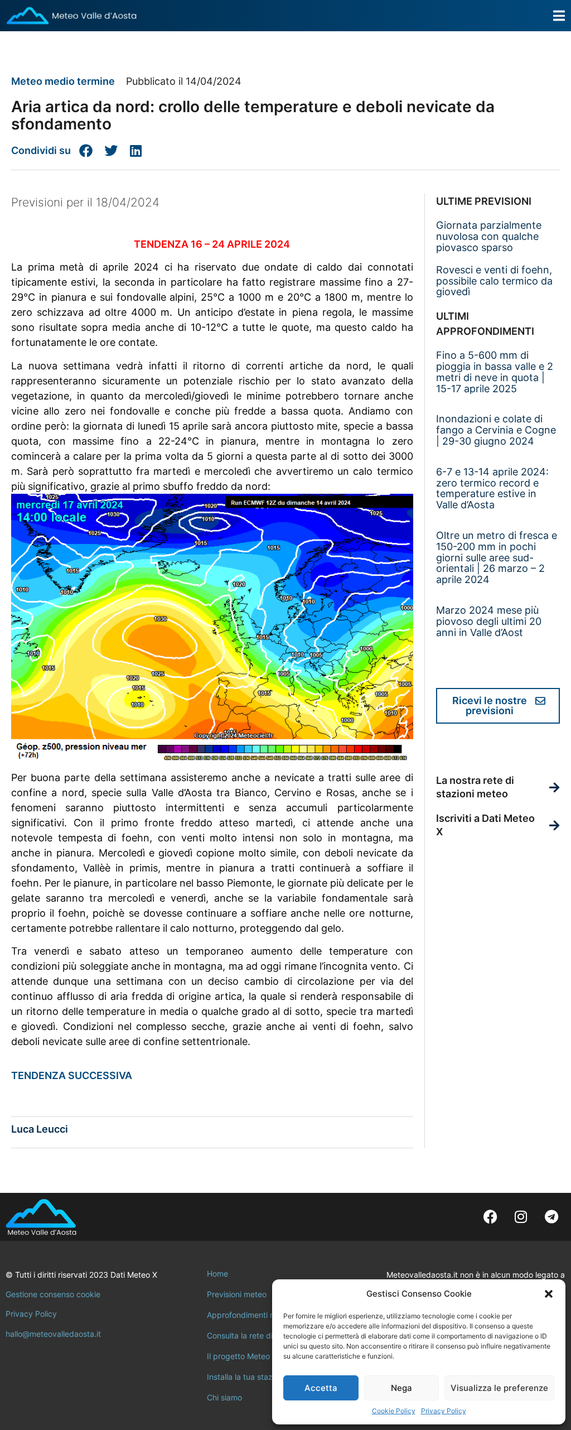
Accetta (320, 1388)
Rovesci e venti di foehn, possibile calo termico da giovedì (494, 281)
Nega (401, 1388)
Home (217, 1273)
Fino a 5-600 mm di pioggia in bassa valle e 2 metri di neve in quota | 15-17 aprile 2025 (494, 371)
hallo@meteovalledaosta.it (53, 1333)
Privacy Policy (443, 1411)
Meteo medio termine (63, 81)
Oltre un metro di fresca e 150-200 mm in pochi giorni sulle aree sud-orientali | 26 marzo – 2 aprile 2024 (496, 557)
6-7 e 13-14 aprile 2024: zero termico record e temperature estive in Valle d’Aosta (492, 488)
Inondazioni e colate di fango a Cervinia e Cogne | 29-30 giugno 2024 (496, 430)
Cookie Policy (393, 1411)
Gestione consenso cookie (53, 1294)
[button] (548, 1293)
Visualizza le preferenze (499, 1388)
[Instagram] (521, 1217)
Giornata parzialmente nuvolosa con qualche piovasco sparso (488, 236)
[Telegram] (551, 1217)
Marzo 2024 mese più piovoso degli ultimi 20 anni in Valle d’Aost (488, 621)
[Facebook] (490, 1217)
